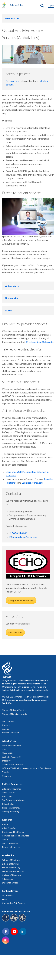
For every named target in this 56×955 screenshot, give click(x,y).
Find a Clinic (7, 796)
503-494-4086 (19, 533)
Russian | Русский (10, 732)
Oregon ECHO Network (21, 600)
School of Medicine (11, 860)
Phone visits (11, 298)
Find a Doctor (8, 792)
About (5, 824)
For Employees (10, 890)
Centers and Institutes (13, 832)
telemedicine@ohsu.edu (41, 341)
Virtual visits (12, 285)
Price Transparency (11, 807)
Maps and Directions (11, 745)
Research (7, 819)
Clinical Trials (8, 804)
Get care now (12, 80)
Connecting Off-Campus (13, 903)
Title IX (5, 772)
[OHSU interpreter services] (23, 921)
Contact (6, 725)
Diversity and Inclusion (12, 764)
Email (4, 899)
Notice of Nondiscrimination (15, 714)
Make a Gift (7, 753)
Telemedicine (16, 5)
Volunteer (6, 776)
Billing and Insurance (11, 788)
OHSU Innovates (10, 843)
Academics (8, 855)
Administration (9, 828)
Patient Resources (12, 784)
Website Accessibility (12, 757)
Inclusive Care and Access (16, 911)
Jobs (4, 749)
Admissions (7, 879)
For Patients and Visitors (13, 800)
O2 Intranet (7, 895)
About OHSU (9, 740)
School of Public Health (13, 871)
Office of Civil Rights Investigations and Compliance (26, 768)
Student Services (10, 882)
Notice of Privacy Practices (14, 710)
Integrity (6, 760)
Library (5, 839)
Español (5, 729)
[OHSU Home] (4, 5)
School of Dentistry (11, 867)
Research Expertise (11, 847)
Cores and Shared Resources (15, 835)
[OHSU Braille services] (6, 921)
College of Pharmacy (11, 875)
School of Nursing (10, 863)
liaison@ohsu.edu (34, 482)
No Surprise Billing (10, 811)
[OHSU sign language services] (14, 921)
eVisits (8, 310)
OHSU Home (8, 721)
